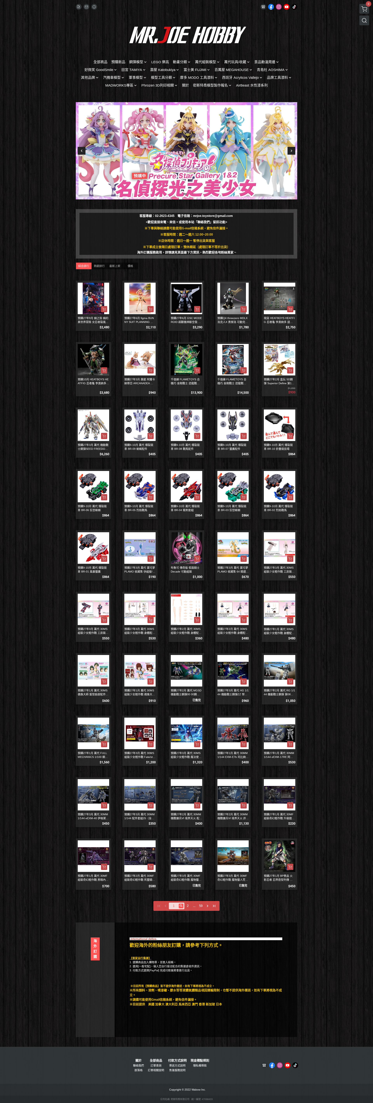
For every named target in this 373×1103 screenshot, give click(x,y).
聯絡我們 (138, 1065)
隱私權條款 (200, 1065)
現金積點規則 (200, 1060)
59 (201, 905)
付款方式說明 (177, 1060)
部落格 (138, 1070)
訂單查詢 (156, 1065)
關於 (138, 1060)
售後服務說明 (177, 1070)
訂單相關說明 (156, 1070)
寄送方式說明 (177, 1065)
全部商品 (156, 1060)
